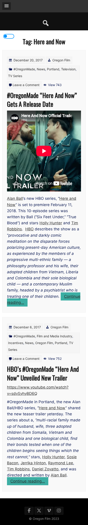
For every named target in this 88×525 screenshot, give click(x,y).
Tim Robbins (18, 469)
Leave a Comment (26, 85)
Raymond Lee (60, 463)
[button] (6, 6)
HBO (29, 229)
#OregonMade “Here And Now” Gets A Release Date (42, 100)
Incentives (15, 343)
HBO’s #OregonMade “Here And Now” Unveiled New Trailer (43, 373)
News (41, 69)
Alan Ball (15, 198)
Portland (53, 69)
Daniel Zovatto (45, 469)
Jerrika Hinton (33, 463)
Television (68, 69)
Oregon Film (61, 60)
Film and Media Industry (54, 336)
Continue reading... (29, 482)
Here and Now (52, 408)
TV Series (15, 76)
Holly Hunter (50, 223)
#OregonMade (24, 69)
